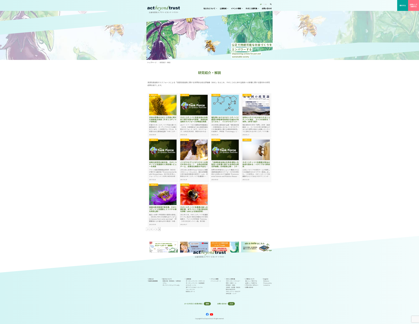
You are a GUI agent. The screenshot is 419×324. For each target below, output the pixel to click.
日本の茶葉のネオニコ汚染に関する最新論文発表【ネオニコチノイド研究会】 (163, 119)
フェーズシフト (190, 289)
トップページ (151, 62)
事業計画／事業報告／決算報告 (172, 281)
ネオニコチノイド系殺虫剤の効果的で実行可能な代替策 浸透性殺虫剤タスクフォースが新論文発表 (194, 119)
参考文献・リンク (231, 293)
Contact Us (266, 285)
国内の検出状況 (230, 289)
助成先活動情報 (153, 281)
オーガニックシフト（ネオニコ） (195, 281)
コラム (165, 283)
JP (261, 4)
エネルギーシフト (191, 285)
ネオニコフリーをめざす (233, 291)
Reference (266, 281)
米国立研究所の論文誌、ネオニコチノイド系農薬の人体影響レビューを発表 (163, 164)
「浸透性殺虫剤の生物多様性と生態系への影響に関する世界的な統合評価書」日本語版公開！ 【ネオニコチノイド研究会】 (225, 165)
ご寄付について (249, 279)
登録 (207, 304)
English (265, 279)
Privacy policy (267, 283)
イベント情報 (236, 8)
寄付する (403, 5)
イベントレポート (215, 281)
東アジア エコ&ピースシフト (194, 287)
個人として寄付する (251, 281)
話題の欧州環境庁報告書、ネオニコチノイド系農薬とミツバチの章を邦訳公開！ (163, 209)
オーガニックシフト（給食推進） (195, 283)
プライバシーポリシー (251, 285)
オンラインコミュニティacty (171, 285)
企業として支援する (413, 5)
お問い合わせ (267, 8)
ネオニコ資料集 (251, 8)
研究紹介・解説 (230, 285)
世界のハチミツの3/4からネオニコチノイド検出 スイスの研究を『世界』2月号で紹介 (256, 119)
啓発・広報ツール (231, 283)
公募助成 (223, 8)
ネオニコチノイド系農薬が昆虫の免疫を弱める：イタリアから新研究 (256, 164)
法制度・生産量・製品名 (233, 287)
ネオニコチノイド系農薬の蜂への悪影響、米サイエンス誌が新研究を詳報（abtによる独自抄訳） (194, 209)
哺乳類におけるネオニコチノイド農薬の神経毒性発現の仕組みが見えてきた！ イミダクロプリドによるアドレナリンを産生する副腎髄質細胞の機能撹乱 (225, 121)
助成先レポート (190, 291)
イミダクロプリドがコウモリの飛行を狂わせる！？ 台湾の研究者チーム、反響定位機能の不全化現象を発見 (194, 165)
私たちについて (209, 8)
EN (266, 4)
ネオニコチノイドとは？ (233, 281)
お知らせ (151, 279)
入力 (231, 304)
